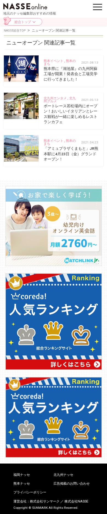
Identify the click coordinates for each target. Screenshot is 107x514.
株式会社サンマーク (45, 501)
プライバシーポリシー (29, 492)
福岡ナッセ (21, 474)
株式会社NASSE (76, 501)
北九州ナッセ (63, 474)
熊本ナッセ (21, 483)
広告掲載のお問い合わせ (72, 483)
